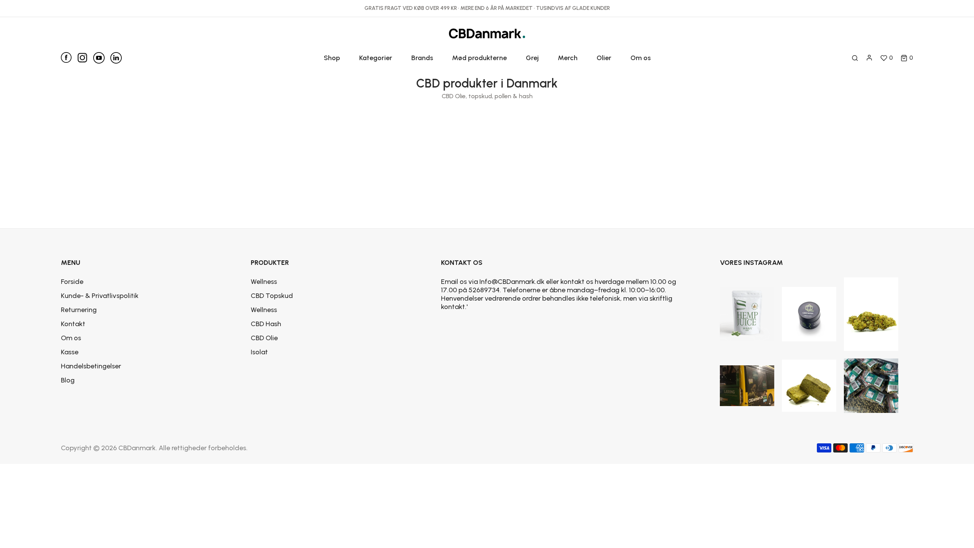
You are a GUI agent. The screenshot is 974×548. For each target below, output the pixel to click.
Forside (72, 281)
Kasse (69, 352)
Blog (68, 380)
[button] (907, 57)
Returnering (79, 310)
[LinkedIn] (116, 58)
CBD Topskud (272, 296)
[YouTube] (101, 58)
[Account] (869, 58)
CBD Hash (266, 324)
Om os (71, 338)
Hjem (460, 132)
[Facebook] (69, 57)
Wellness (264, 281)
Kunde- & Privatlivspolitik (99, 296)
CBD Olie (264, 338)
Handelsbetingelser (91, 366)
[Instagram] (85, 56)
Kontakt (73, 324)
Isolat (259, 352)
